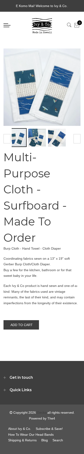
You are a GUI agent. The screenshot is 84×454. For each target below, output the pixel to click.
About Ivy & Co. (19, 429)
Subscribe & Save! (49, 429)
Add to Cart (21, 325)
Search (57, 440)
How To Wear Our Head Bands (31, 434)
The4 (51, 418)
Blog (44, 440)
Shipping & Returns (22, 440)
